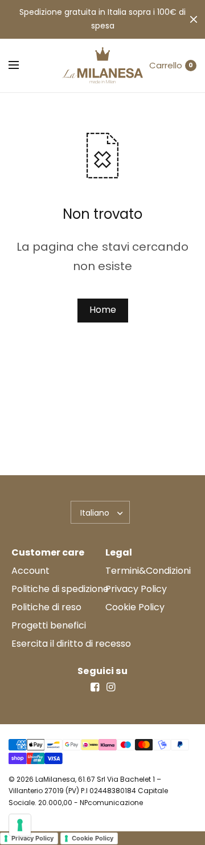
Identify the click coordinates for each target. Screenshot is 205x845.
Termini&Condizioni (148, 570)
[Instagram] (110, 687)
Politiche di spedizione (60, 588)
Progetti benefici (48, 625)
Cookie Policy (135, 607)
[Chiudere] (193, 19)
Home (102, 309)
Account (30, 570)
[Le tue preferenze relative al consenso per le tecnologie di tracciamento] (20, 825)
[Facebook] (94, 687)
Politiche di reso (46, 607)
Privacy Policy (136, 588)
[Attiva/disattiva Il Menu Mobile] (21, 65)
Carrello (165, 65)
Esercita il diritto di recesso (71, 643)
